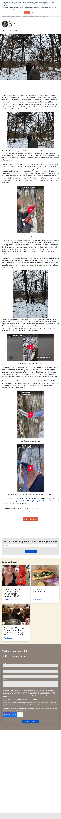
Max (10, 21)
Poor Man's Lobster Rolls (40, 590)
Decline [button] (34, 12)
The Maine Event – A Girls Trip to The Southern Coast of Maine (12, 592)
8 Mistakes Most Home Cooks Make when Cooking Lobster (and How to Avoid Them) (15, 631)
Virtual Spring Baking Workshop (34, 501)
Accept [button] (27, 12)
